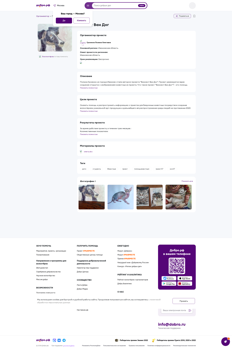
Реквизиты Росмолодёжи (91, 346)
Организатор (42, 16)
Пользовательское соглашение (114, 346)
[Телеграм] (64, 340)
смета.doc (88, 152)
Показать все (187, 181)
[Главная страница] (43, 5)
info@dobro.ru (171, 324)
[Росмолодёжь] (69, 346)
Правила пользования (137, 346)
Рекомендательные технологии (184, 346)
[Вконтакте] (59, 340)
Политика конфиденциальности (158, 346)
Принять (184, 301)
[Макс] (54, 340)
